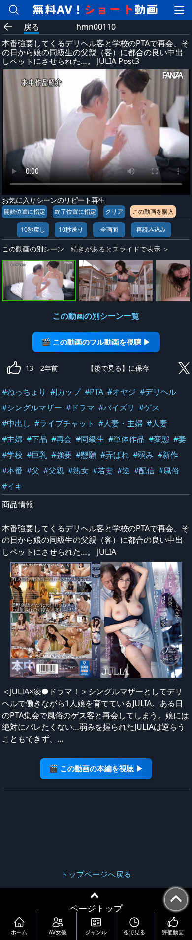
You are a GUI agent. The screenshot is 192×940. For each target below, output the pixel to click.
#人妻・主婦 (120, 423)
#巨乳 (37, 455)
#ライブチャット (64, 423)
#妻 (179, 439)
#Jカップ (65, 392)
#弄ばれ (114, 455)
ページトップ (96, 908)
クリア (114, 211)
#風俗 (169, 470)
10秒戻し (33, 229)
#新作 (168, 455)
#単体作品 (126, 439)
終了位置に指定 (75, 211)
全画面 (109, 229)
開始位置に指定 (24, 211)
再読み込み (151, 229)
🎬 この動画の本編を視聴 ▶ (96, 768)
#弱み (143, 455)
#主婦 (12, 439)
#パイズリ (116, 407)
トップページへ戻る (96, 874)
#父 (33, 470)
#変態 (159, 439)
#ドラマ (80, 407)
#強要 (61, 455)
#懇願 (86, 455)
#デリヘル (158, 392)
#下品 (37, 439)
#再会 (61, 439)
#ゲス (149, 407)
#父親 (53, 470)
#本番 (12, 470)
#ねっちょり (24, 392)
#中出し (16, 423)
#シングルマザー (32, 407)
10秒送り (71, 229)
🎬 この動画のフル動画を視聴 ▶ (96, 342)
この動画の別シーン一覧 (96, 316)
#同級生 (90, 439)
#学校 (12, 455)
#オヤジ (121, 392)
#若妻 (103, 470)
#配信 (144, 470)
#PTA (94, 392)
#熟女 (78, 470)
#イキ (12, 486)
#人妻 (157, 423)
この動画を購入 (153, 211)
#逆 (123, 470)
